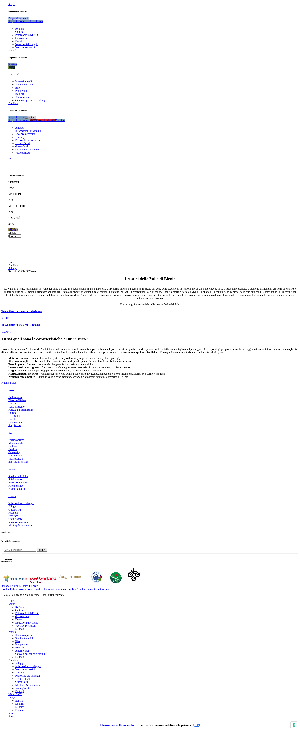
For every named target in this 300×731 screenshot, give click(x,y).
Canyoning (14, 452)
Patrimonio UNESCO (27, 34)
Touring (19, 137)
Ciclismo (13, 446)
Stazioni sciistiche (18, 476)
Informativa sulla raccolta (117, 725)
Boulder (19, 93)
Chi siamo (48, 588)
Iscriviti (42, 549)
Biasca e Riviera (17, 400)
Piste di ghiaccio (17, 488)
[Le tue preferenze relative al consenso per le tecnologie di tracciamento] (294, 725)
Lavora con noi (63, 588)
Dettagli (19, 628)
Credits (38, 588)
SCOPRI (6, 318)
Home (11, 262)
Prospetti (13, 512)
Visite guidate (22, 152)
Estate (11, 433)
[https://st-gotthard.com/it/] (70, 582)
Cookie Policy (9, 588)
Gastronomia (22, 38)
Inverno (11, 469)
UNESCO (14, 415)
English (14, 585)
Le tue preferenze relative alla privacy (165, 725)
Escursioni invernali (19, 482)
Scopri (11, 4)
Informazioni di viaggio (28, 130)
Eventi (18, 41)
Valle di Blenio (16, 406)
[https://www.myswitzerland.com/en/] (43, 582)
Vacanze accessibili (25, 133)
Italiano (5, 585)
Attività (12, 50)
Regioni (19, 28)
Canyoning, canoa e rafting (30, 100)
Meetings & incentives (27, 149)
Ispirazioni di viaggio (26, 44)
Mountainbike (16, 443)
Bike (17, 87)
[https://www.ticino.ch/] (15, 582)
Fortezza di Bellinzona (20, 409)
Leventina (13, 403)
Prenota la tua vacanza (27, 140)
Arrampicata (22, 97)
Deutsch (23, 585)
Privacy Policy (26, 588)
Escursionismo (16, 439)
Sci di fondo (15, 479)
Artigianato (14, 425)
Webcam (13, 515)
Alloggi (19, 127)
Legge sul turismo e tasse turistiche (91, 588)
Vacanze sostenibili (25, 47)
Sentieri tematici (24, 84)
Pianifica (13, 103)
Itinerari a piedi (23, 81)
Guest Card (21, 146)
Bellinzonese (15, 397)
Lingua (12, 232)
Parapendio (21, 90)
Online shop (15, 518)
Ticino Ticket (22, 143)
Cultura (19, 31)
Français (33, 585)
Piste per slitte (15, 485)
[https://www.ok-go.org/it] (134, 582)
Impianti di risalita (18, 461)
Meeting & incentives (20, 525)
